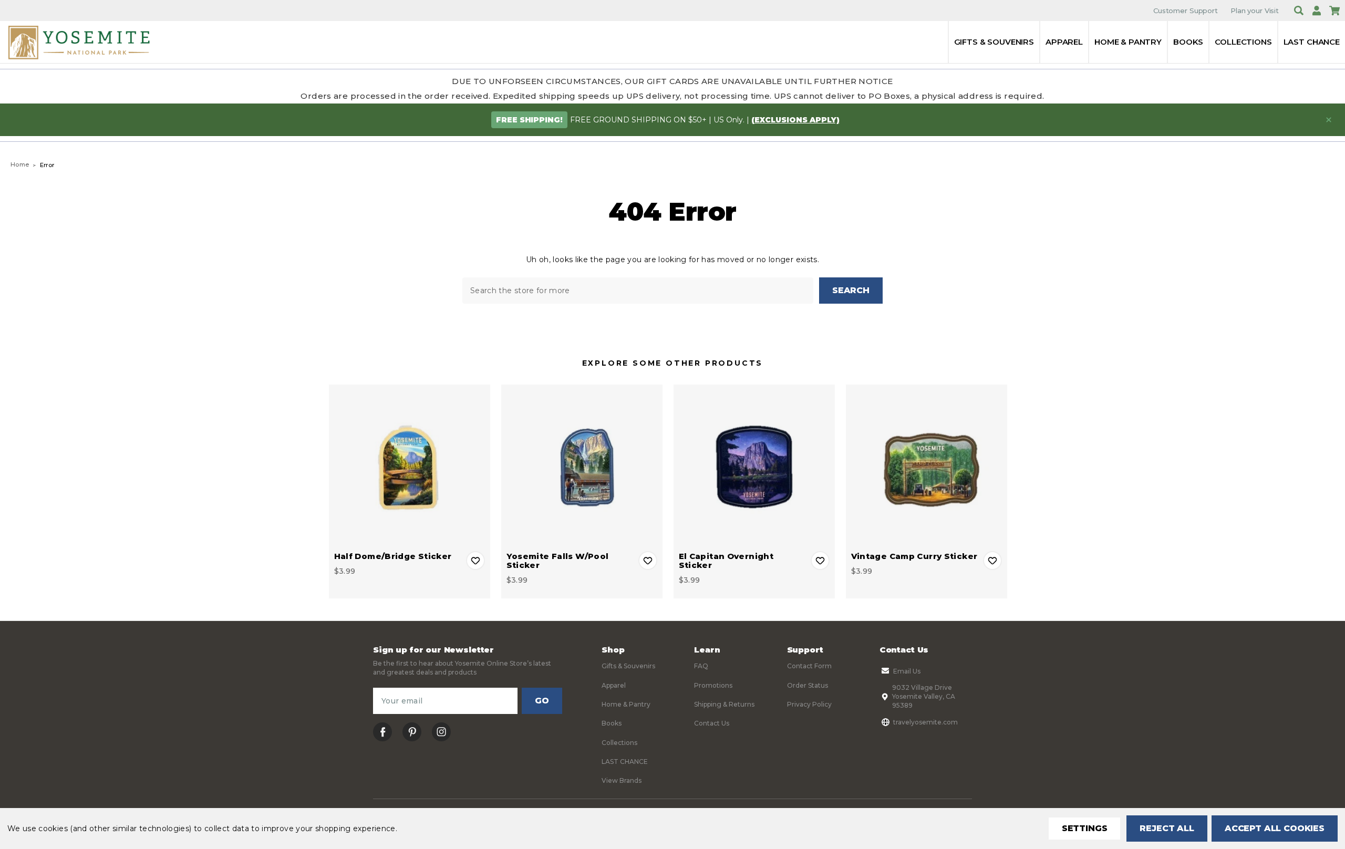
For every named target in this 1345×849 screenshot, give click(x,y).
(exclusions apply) (795, 120)
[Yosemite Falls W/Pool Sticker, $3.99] (582, 465)
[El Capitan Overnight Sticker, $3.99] (754, 465)
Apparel (1064, 42)
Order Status (807, 685)
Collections (1243, 42)
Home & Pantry (1128, 42)
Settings (1085, 828)
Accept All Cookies (1275, 828)
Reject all (1167, 828)
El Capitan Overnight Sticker (726, 561)
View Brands (622, 780)
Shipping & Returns (724, 704)
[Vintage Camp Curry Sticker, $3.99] (926, 465)
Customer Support (1185, 10)
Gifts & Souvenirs (994, 42)
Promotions (713, 685)
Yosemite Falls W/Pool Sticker (557, 561)
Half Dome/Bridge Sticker (393, 556)
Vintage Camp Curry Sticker (914, 556)
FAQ (701, 666)
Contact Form (809, 666)
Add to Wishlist (475, 560)
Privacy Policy (809, 704)
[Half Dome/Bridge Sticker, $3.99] (409, 465)
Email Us (906, 671)
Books (1188, 42)
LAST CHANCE (1312, 42)
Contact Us (711, 723)
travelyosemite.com (925, 722)
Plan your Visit (1254, 10)
